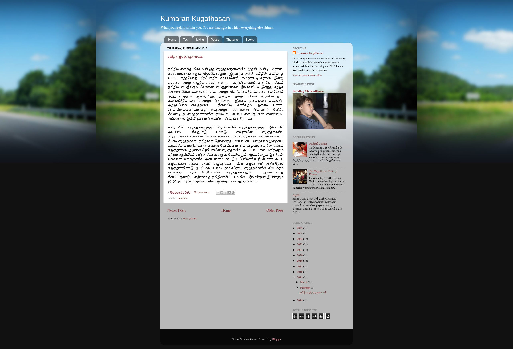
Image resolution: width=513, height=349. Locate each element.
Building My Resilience (308, 91)
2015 (300, 277)
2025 (300, 228)
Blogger (276, 339)
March (304, 282)
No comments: (202, 192)
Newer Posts (176, 210)
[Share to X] (226, 193)
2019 (300, 261)
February (305, 287)
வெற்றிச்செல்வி (318, 144)
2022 (300, 244)
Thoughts (232, 39)
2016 (300, 272)
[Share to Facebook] (229, 193)
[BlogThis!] (222, 193)
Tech (186, 39)
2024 (300, 233)
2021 (300, 250)
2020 (300, 255)
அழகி (296, 195)
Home (172, 39)
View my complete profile (307, 75)
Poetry (215, 39)
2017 (300, 266)
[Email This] (218, 193)
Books (250, 39)
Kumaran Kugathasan (195, 18)
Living (200, 39)
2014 (300, 300)
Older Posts (275, 210)
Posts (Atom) (190, 218)
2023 (300, 239)
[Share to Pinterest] (233, 193)
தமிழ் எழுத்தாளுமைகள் (185, 56)
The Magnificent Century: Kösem (323, 172)
